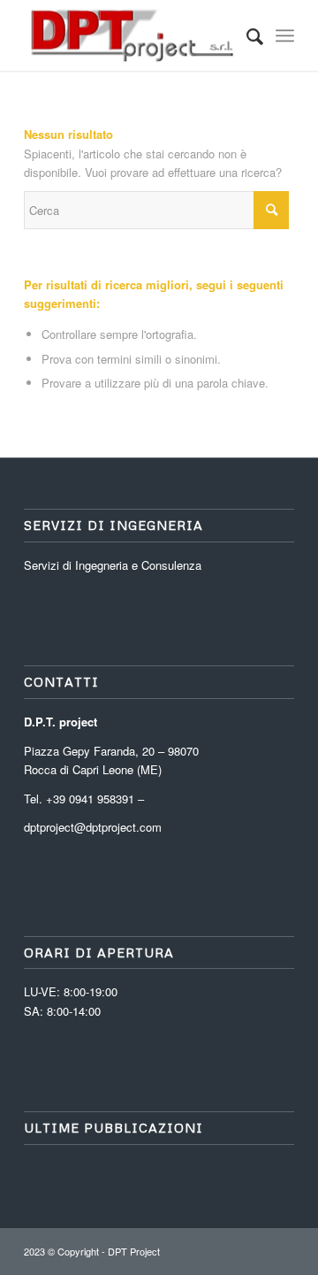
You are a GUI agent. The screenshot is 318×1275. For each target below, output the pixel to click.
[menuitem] (246, 35)
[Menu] (285, 35)
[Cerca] (246, 35)
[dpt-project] (132, 35)
